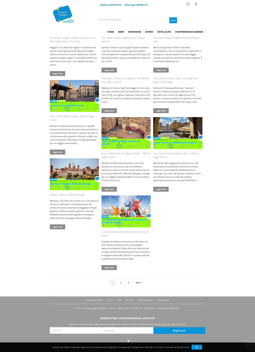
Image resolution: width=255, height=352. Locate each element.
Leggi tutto (57, 73)
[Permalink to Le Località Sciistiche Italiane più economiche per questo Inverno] (126, 226)
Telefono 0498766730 (110, 4)
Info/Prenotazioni (145, 300)
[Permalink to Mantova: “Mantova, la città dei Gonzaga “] (74, 189)
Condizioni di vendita (94, 300)
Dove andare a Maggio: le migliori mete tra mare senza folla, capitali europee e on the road (73, 39)
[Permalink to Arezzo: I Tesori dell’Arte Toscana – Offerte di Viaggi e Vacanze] (74, 111)
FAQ (119, 300)
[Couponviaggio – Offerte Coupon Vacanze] (63, 25)
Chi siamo (129, 300)
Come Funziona (163, 300)
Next (138, 282)
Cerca (173, 20)
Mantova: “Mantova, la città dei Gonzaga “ (68, 194)
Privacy (110, 300)
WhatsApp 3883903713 (136, 4)
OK (197, 347)
